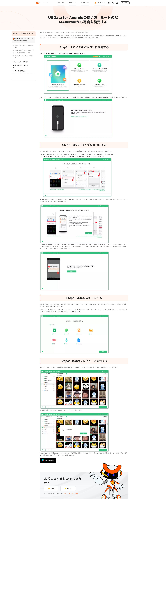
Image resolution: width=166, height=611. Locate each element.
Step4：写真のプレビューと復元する (24, 57)
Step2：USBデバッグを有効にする (24, 50)
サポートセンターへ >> (70, 493)
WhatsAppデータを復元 (20, 62)
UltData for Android (54, 32)
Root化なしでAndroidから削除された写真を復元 (22, 40)
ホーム (44, 32)
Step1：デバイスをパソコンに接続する (24, 46)
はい (52, 489)
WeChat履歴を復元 (19, 71)
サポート (72, 3)
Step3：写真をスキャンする (22, 53)
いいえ (69, 489)
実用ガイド (84, 3)
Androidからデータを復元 (20, 66)
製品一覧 (60, 3)
